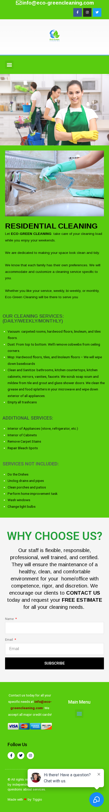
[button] (9, 65)
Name (9, 619)
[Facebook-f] (77, 12)
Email (9, 639)
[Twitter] (97, 12)
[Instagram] (87, 12)
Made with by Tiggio (25, 799)
